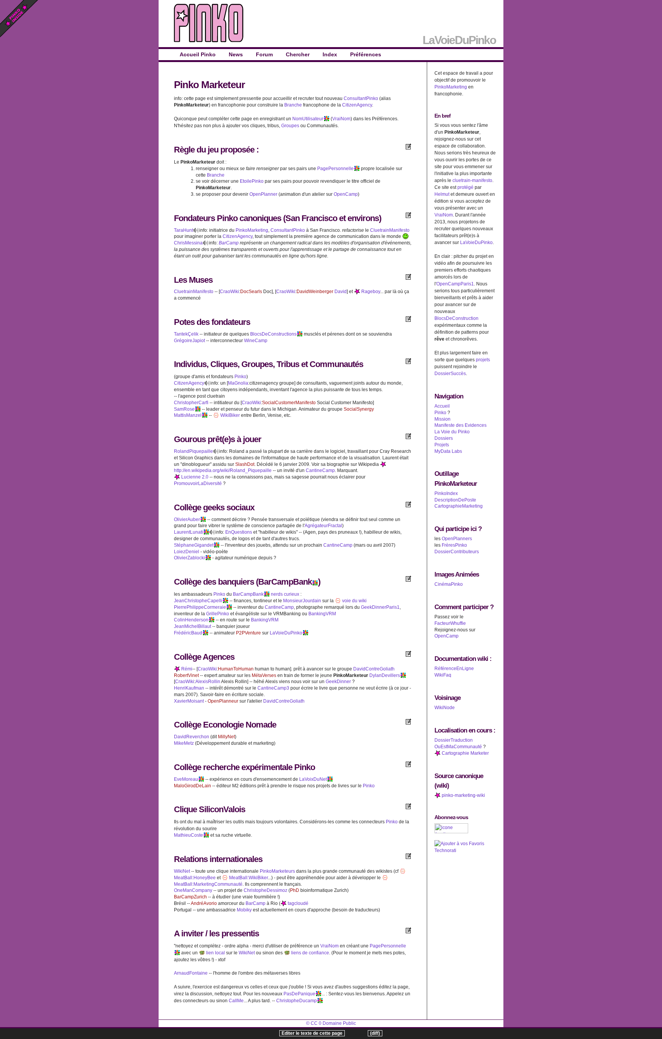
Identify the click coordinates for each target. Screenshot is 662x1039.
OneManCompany (193, 890)
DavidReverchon (191, 736)
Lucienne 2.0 (194, 477)
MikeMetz (184, 743)
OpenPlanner (263, 194)
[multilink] (326, 118)
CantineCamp (320, 470)
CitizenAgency (357, 105)
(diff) (375, 1033)
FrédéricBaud (188, 633)
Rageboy (370, 291)
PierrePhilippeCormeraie (200, 607)
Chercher (298, 54)
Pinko (227, 218)
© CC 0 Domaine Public (331, 1023)
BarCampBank (285, 582)
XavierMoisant (189, 701)
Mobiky (244, 910)
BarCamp (229, 243)
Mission (442, 419)
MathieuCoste (188, 835)
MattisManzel (188, 415)
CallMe (236, 1000)
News (236, 54)
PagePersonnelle (335, 168)
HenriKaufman (189, 688)
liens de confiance (309, 952)
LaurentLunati (188, 532)
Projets (441, 444)
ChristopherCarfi (191, 402)
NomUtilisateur (307, 118)
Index (330, 54)
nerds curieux (285, 594)
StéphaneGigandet (193, 545)
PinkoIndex (446, 493)
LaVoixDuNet (313, 779)
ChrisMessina (188, 243)
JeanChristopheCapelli (198, 600)
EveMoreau (186, 779)
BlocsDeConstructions (273, 334)
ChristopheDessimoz (265, 890)
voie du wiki (354, 600)
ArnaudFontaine (191, 973)
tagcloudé (297, 903)
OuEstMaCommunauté (458, 746)
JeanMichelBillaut (192, 626)
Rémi (186, 669)
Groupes (290, 125)
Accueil (442, 406)
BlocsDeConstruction (456, 318)
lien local (215, 952)
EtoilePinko (252, 181)
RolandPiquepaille (193, 451)
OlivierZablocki (189, 557)
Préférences (365, 54)
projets (483, 359)
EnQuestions (238, 532)
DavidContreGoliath (374, 669)
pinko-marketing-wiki (463, 795)
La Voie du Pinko (452, 431)
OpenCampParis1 (455, 284)
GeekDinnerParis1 (380, 607)
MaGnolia (238, 383)
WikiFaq (442, 675)
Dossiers (443, 438)
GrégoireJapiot (189, 340)
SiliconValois (222, 809)
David (340, 291)
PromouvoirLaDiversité (198, 483)
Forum (264, 54)
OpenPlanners (457, 538)
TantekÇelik (186, 334)
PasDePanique (299, 993)
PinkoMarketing (252, 230)
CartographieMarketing (458, 506)
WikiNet (182, 871)
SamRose (184, 409)
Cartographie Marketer (465, 753)
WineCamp (255, 340)
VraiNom (341, 118)
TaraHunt (183, 230)
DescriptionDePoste (455, 500)
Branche (293, 105)
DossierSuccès (450, 373)
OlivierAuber (187, 519)
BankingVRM (322, 613)
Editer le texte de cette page (312, 1033)
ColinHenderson (191, 620)
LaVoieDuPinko (286, 633)
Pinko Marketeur (209, 84)
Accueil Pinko (198, 54)
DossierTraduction (453, 740)
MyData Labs (448, 451)
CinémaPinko (448, 584)
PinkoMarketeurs (277, 871)
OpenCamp (346, 194)
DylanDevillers (384, 675)
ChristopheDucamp (296, 1000)
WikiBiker (229, 415)
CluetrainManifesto (390, 230)
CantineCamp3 (273, 688)
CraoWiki (229, 291)
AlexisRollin (207, 681)
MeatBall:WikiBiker (248, 877)
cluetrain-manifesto (472, 180)
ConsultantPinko (361, 98)
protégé (465, 187)
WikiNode (444, 707)
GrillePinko (217, 613)
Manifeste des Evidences (460, 425)
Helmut (441, 194)
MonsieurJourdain (302, 600)
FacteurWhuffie (450, 623)
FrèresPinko (454, 545)
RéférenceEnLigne (454, 668)
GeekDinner (338, 681)
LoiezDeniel (186, 551)
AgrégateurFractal (323, 525)
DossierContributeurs (456, 551)
